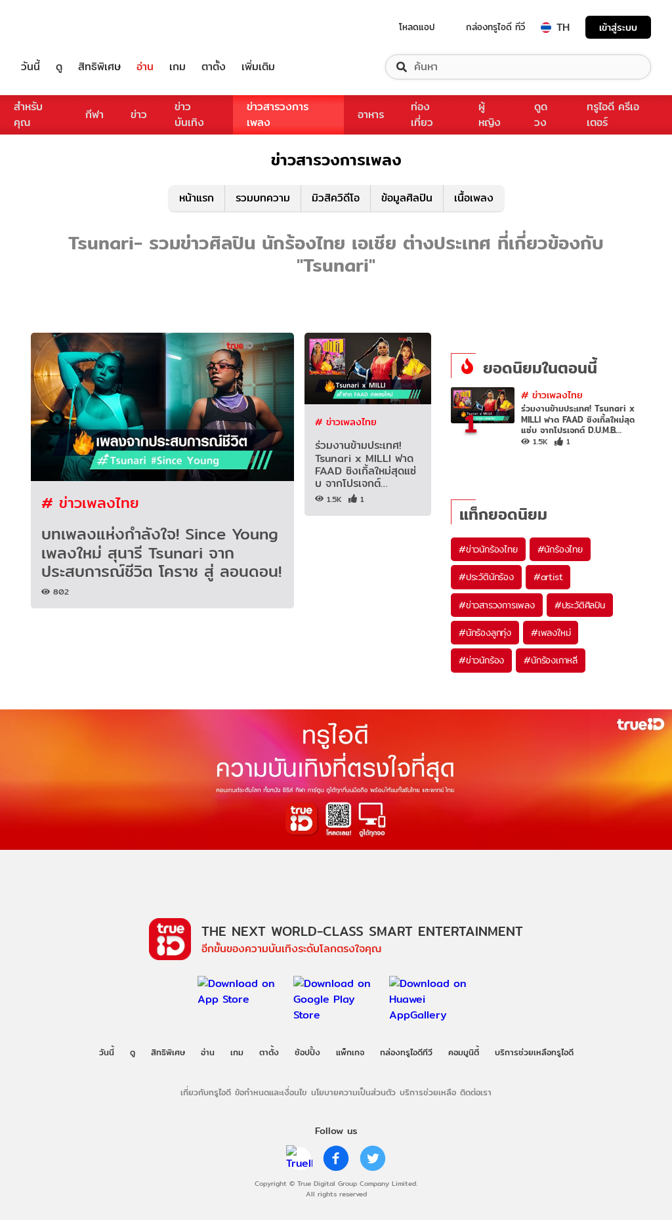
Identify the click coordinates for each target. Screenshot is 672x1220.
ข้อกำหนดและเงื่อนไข (270, 1092)
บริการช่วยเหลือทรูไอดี (534, 1052)
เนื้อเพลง (474, 198)
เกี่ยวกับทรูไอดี (205, 1092)
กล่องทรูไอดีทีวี (406, 1052)
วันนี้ (30, 67)
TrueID (60, 27)
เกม (177, 67)
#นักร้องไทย (560, 549)
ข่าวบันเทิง (189, 114)
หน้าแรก (196, 198)
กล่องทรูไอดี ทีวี (495, 26)
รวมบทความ (263, 198)
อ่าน (145, 67)
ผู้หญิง (489, 114)
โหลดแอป (417, 26)
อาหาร (371, 114)
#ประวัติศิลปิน (580, 605)
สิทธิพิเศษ (99, 67)
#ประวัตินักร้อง (486, 577)
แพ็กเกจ (350, 1052)
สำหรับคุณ (28, 114)
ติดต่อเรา (476, 1092)
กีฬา (94, 114)
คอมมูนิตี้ (463, 1052)
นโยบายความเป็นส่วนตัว (353, 1092)
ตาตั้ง (213, 67)
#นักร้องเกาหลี (551, 660)
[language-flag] (546, 27)
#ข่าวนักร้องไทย (488, 549)
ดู (59, 67)
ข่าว (139, 114)
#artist (548, 577)
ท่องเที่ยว (422, 114)
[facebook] (336, 1158)
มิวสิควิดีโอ (336, 198)
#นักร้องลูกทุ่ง (485, 632)
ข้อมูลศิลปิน (406, 198)
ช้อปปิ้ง (307, 1052)
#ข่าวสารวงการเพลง (497, 605)
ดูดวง (540, 114)
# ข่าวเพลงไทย (90, 502)
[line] (299, 1158)
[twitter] (373, 1158)
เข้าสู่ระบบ (618, 27)
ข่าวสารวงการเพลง (277, 114)
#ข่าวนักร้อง (481, 660)
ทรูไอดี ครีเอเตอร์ (613, 114)
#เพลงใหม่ (550, 632)
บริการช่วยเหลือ (428, 1092)
